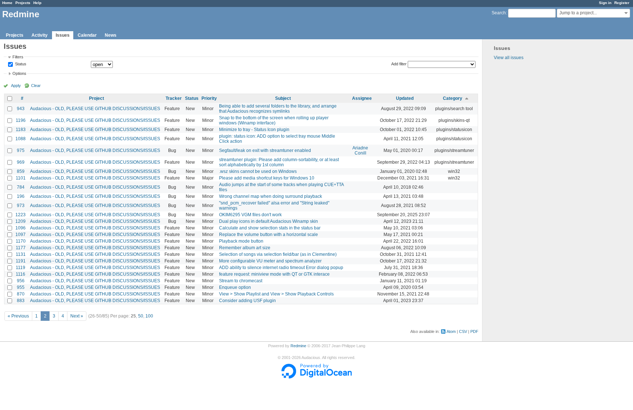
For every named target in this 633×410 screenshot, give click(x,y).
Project (96, 98)
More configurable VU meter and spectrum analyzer (270, 261)
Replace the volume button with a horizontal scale (268, 234)
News (110, 35)
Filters (17, 57)
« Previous (18, 316)
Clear (36, 85)
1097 (20, 234)
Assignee (362, 98)
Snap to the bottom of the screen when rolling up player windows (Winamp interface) (274, 120)
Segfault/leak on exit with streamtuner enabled (265, 150)
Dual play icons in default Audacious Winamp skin (268, 221)
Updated (405, 98)
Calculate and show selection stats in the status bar (270, 228)
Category (452, 98)
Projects (22, 3)
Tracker (174, 98)
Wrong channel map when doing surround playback (270, 196)
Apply (16, 85)
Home (7, 3)
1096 (20, 228)
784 (21, 187)
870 (21, 294)
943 (21, 108)
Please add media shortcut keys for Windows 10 (266, 178)
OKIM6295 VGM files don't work (250, 214)
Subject (283, 98)
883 (21, 300)
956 (21, 280)
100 (149, 316)
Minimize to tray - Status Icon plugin (254, 129)
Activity (40, 35)
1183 (21, 129)
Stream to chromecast (240, 280)
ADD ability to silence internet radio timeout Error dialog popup (281, 267)
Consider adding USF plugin (247, 300)
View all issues (508, 57)
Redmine (298, 346)
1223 (20, 214)
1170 (21, 241)
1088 (20, 138)
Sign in (605, 3)
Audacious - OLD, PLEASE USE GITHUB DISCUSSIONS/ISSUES (95, 108)
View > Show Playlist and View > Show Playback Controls (276, 294)
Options (19, 73)
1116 (20, 274)
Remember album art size (244, 247)
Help (37, 3)
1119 (20, 267)
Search (499, 12)
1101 (21, 178)
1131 (21, 254)
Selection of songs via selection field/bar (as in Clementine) (278, 254)
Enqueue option (235, 287)
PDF (474, 331)
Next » (76, 316)
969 (21, 162)
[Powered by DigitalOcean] (316, 377)
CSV (463, 331)
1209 (20, 221)
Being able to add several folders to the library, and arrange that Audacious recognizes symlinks (278, 109)
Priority (209, 98)
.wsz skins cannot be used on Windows (258, 171)
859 (21, 171)
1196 (21, 120)
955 (21, 287)
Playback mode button (241, 241)
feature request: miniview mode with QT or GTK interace (274, 274)
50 (140, 316)
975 (21, 150)
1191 (21, 261)
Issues (63, 35)
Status (20, 64)
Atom (451, 331)
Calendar (87, 35)
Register (621, 3)
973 (21, 205)
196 (21, 196)
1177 (21, 247)
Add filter (399, 64)
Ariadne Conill (360, 150)
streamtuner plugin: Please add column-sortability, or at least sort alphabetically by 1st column (279, 162)
